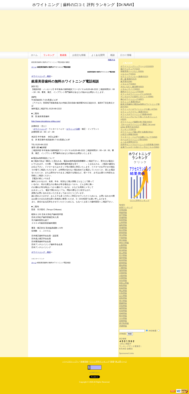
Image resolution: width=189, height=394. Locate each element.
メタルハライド (130, 89)
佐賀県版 (123, 311)
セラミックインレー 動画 (134, 76)
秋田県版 (123, 220)
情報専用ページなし (132, 71)
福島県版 (123, 225)
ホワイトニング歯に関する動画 (137, 132)
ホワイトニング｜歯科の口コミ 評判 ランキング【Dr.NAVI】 (84, 5)
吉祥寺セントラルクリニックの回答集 (140, 144)
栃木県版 (123, 230)
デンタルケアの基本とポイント (137, 96)
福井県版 (123, 258)
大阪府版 (123, 275)
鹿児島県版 (124, 323)
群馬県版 (123, 232)
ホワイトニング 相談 (41, 76)
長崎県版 (123, 313)
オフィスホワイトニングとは (136, 94)
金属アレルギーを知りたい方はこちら (140, 147)
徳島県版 (123, 298)
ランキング (128, 129)
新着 (112, 361)
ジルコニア (128, 74)
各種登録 (84, 361)
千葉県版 (123, 238)
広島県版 (123, 293)
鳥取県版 (123, 285)
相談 (112, 55)
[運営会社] (94, 367)
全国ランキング (126, 207)
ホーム (34, 55)
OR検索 (122, 334)
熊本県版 (123, 316)
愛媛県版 (123, 303)
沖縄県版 (123, 326)
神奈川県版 (124, 243)
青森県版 (123, 212)
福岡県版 (123, 308)
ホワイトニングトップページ (137, 66)
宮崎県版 (123, 321)
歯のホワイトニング (132, 99)
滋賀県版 (123, 270)
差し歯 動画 (129, 79)
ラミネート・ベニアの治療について (139, 137)
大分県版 (123, 318)
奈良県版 (123, 280)
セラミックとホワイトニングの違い (139, 109)
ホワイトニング (40, 129)
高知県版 (123, 306)
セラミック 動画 (130, 102)
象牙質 (126, 81)
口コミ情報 (125, 55)
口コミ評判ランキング (139, 200)
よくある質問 (98, 55)
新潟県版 (123, 250)
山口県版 (123, 296)
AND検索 (152, 331)
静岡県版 (123, 263)
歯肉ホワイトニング (132, 91)
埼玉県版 (123, 235)
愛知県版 (123, 265)
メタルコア (128, 84)
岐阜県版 (123, 260)
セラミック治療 (73, 129)
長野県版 (123, 248)
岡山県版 (123, 291)
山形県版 (123, 222)
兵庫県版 (123, 278)
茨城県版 (123, 228)
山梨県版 (123, 245)
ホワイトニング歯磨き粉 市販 (136, 122)
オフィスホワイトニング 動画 (136, 114)
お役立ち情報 (79, 55)
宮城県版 (123, 217)
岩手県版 (123, 215)
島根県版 (123, 288)
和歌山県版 (124, 283)
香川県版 (123, 301)
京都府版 (123, 273)
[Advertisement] (94, 30)
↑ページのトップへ (70, 361)
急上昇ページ (121, 361)
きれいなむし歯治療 (132, 86)
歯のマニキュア (130, 69)
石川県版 (123, 255)
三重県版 (123, 268)
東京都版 (123, 240)
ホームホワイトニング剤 (134, 139)
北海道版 (123, 210)
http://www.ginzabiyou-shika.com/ (45, 121)
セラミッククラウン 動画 (134, 112)
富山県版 (123, 253)
